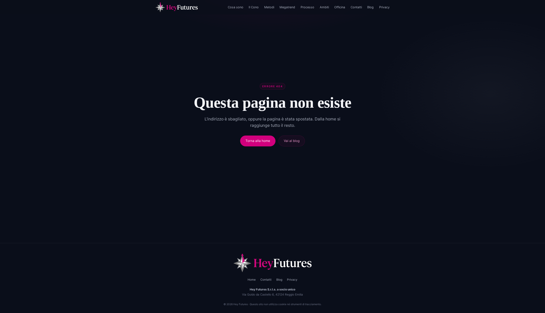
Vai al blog (292, 141)
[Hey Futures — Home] (176, 7)
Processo (307, 7)
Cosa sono (235, 7)
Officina (339, 7)
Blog (370, 7)
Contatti (356, 7)
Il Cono (254, 7)
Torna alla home (257, 141)
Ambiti (324, 7)
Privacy (384, 7)
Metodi (269, 7)
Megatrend (287, 7)
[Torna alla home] (272, 262)
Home (252, 279)
